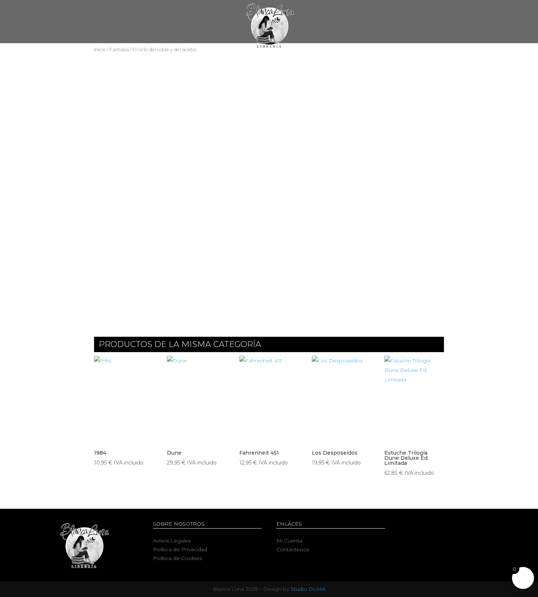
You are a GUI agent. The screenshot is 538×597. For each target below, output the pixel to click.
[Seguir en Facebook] (432, 525)
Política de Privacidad (180, 549)
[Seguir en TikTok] (476, 525)
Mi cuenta (398, 55)
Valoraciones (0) (183, 228)
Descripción (121, 228)
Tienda (144, 55)
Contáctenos (292, 549)
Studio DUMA (308, 589)
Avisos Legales (172, 540)
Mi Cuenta (289, 540)
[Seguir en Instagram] (461, 525)
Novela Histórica (284, 55)
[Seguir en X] (446, 525)
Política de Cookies (177, 558)
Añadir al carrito (393, 82)
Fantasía (234, 55)
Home (115, 55)
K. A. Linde (230, 86)
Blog (366, 55)
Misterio (334, 55)
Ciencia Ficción (188, 55)
